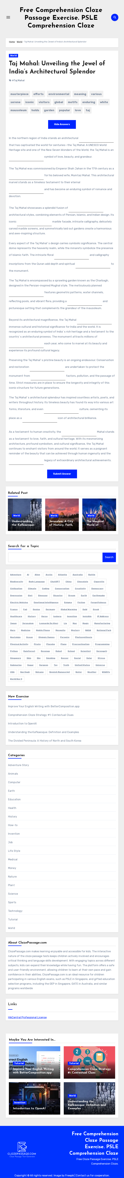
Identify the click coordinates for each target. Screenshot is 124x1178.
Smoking (50, 658)
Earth (84, 595)
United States (82, 665)
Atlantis (62, 574)
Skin (29, 658)
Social (77, 658)
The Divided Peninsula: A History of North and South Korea (44, 740)
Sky (39, 658)
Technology (15, 910)
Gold (85, 609)
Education (14, 799)
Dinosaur (43, 595)
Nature (12, 876)
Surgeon (43, 665)
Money (12, 868)
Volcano (39, 672)
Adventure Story (18, 765)
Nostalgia (15, 637)
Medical (12, 859)
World (19, 41)
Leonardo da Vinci (48, 623)
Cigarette (99, 581)
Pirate (37, 644)
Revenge (45, 651)
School (71, 651)
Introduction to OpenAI (22, 723)
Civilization (16, 588)
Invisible (87, 616)
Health (12, 808)
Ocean (29, 637)
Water (79, 672)
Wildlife (106, 672)
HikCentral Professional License (27, 1017)
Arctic (49, 574)
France (14, 609)
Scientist (86, 651)
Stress (101, 658)
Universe (100, 665)
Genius (36, 609)
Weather (92, 672)
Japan (13, 623)
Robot (59, 651)
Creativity (80, 588)
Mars (12, 630)
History (32, 616)
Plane (64, 644)
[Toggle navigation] (8, 17)
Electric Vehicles (19, 602)
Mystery (75, 630)
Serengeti (101, 651)
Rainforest (29, 651)
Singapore (15, 658)
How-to (12, 825)
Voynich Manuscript (59, 672)
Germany (50, 609)
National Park (104, 630)
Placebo (50, 644)
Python (14, 651)
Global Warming (69, 609)
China (69, 581)
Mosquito (60, 630)
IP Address (103, 616)
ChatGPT (55, 581)
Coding (45, 588)
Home (12, 41)
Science (13, 893)
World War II (16, 679)
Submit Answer (62, 473)
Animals (13, 773)
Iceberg (57, 616)
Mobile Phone (43, 630)
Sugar (30, 665)
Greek (96, 609)
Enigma (68, 602)
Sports (12, 902)
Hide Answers (62, 124)
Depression (16, 595)
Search (109, 557)
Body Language (37, 581)
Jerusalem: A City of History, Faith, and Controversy (61, 525)
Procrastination (80, 644)
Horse (44, 616)
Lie (65, 623)
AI (28, 574)
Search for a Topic (23, 546)
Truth (66, 665)
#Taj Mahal (18, 80)
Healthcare (16, 616)
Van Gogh (25, 672)
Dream (71, 595)
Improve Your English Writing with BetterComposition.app (43, 706)
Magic (86, 623)
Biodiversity (16, 581)
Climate (32, 588)
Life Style (14, 850)
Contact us (82, 1175)
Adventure (15, 574)
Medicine (25, 630)
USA (12, 672)
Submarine (16, 665)
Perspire (64, 637)
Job (10, 842)
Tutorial (13, 919)
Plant (11, 885)
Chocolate (82, 581)
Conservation (62, 588)
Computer (14, 782)
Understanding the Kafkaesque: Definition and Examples (43, 732)
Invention (72, 616)
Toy (55, 665)
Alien (37, 574)
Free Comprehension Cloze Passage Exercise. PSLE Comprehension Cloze (61, 18)
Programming (102, 644)
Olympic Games (46, 637)
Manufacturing (102, 623)
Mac (75, 623)
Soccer (64, 658)
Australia (78, 574)
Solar (89, 658)
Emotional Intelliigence (46, 602)
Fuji (25, 609)
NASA (88, 630)
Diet (30, 595)
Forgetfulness (98, 602)
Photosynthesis (83, 637)
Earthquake (99, 595)
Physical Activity (19, 644)
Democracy (97, 588)
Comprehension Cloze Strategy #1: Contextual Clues (41, 715)
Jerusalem (28, 623)
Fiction (81, 602)
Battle (91, 574)
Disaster (58, 595)
